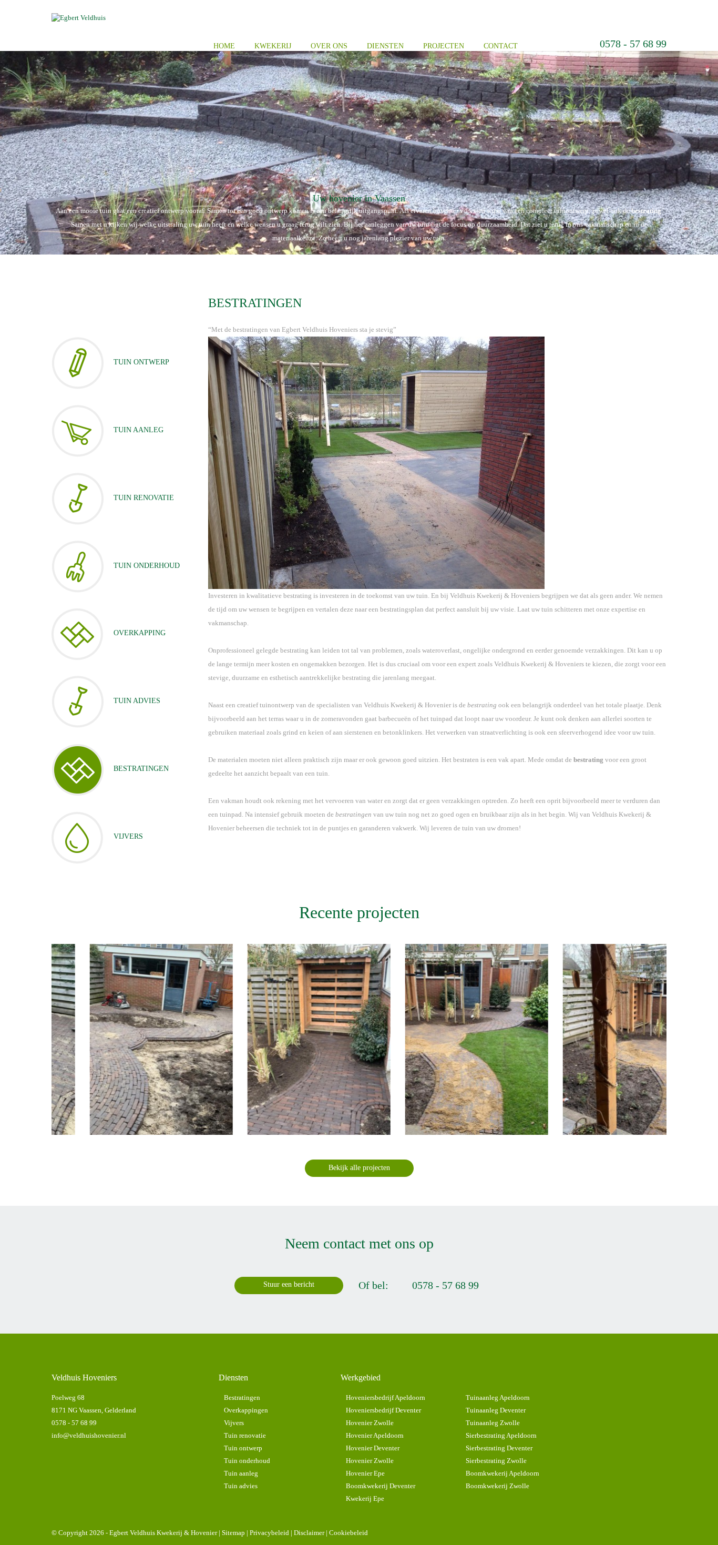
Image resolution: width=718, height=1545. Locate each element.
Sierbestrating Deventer (499, 1448)
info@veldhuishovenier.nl (89, 1435)
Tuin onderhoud (247, 1461)
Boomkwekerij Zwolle (497, 1486)
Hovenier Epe (365, 1473)
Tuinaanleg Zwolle (493, 1423)
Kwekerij (272, 46)
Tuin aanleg (241, 1473)
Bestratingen (242, 1397)
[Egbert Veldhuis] (79, 18)
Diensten (385, 46)
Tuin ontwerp (243, 1448)
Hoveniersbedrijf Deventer (383, 1410)
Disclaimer (309, 1533)
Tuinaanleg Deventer (496, 1410)
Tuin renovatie (245, 1435)
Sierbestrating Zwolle (496, 1461)
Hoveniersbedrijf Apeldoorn (385, 1397)
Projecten (443, 46)
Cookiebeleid (348, 1533)
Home (224, 46)
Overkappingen (246, 1410)
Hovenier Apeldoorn (375, 1435)
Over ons (329, 46)
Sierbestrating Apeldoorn (501, 1435)
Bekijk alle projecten (359, 1168)
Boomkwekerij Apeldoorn (502, 1473)
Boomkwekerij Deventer (380, 1486)
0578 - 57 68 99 (633, 43)
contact (501, 46)
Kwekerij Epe (365, 1498)
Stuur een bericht (288, 1284)
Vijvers (234, 1423)
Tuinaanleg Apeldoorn (498, 1397)
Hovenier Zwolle (370, 1423)
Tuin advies (241, 1486)
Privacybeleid (269, 1533)
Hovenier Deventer (372, 1448)
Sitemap (233, 1533)
